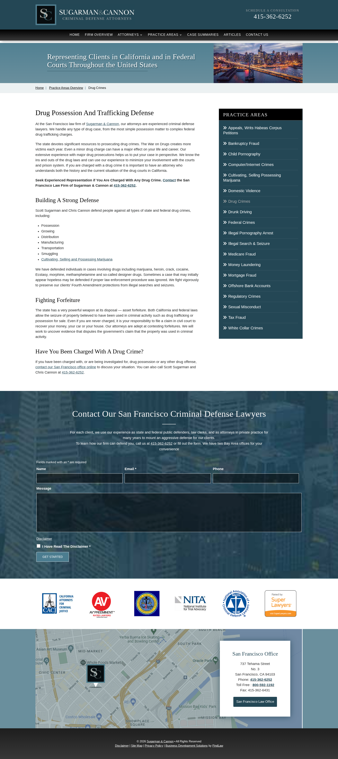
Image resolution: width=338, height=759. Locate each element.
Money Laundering (244, 265)
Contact (169, 180)
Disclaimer (44, 539)
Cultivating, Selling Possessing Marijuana (252, 177)
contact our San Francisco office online (65, 367)
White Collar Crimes (245, 328)
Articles (232, 34)
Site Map (136, 745)
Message (43, 488)
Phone (218, 469)
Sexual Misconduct (244, 307)
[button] (334, 731)
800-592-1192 (263, 685)
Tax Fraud (237, 317)
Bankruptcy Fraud (243, 143)
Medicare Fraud (242, 254)
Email (130, 469)
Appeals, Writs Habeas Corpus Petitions (252, 130)
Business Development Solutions (186, 745)
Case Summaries (203, 34)
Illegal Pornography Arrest (250, 233)
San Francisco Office (255, 654)
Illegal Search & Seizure (249, 243)
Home (75, 34)
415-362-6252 (273, 16)
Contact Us (257, 34)
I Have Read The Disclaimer (66, 546)
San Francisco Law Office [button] (255, 701)
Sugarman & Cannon (160, 741)
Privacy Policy (154, 745)
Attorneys (128, 34)
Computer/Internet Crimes (251, 164)
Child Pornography (244, 154)
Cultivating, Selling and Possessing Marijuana (76, 259)
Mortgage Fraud (242, 275)
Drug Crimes (239, 201)
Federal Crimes (241, 222)
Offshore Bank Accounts (249, 286)
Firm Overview (99, 34)
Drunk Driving (240, 212)
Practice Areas (163, 34)
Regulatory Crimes (244, 296)
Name (41, 469)
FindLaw (217, 745)
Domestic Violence (244, 191)
